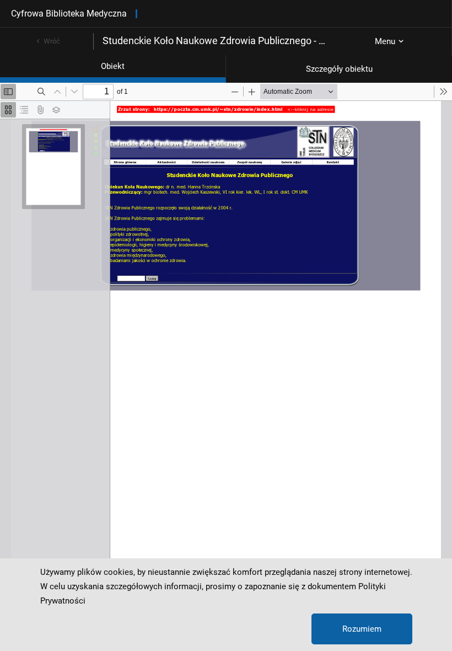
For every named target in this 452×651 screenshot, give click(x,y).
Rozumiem (361, 629)
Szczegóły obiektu (339, 69)
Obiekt (113, 66)
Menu (385, 41)
